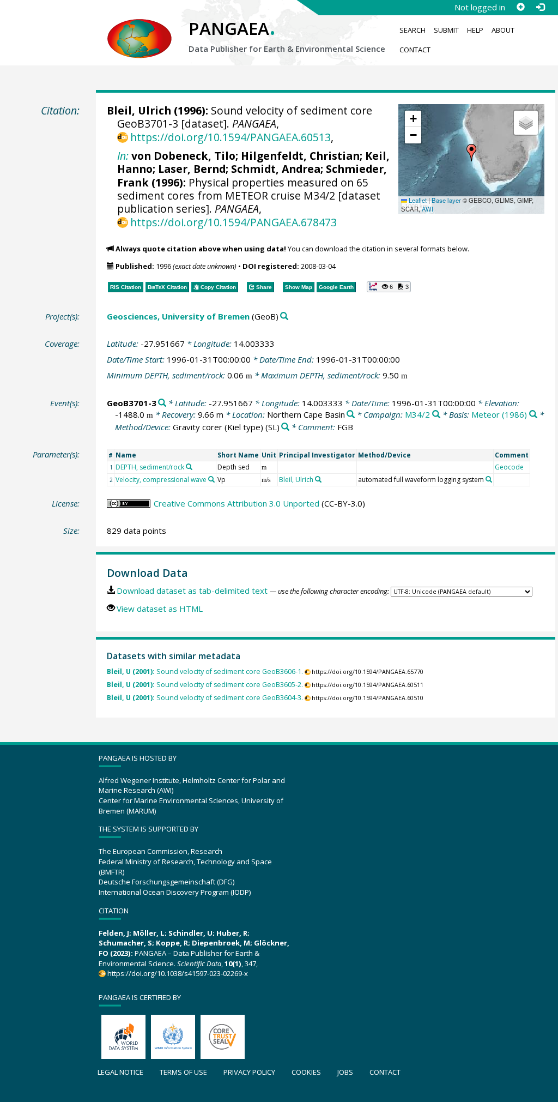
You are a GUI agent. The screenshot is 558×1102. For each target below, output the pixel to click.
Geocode (509, 467)
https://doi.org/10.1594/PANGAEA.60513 (230, 137)
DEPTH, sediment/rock (150, 467)
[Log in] (540, 7)
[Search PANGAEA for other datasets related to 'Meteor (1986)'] (533, 415)
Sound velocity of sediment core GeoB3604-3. (205, 697)
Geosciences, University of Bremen (178, 316)
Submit (446, 30)
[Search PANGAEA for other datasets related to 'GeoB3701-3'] (162, 403)
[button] (471, 152)
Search (412, 30)
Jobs (345, 1072)
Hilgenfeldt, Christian (300, 155)
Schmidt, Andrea (275, 168)
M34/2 (417, 414)
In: (123, 155)
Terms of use (183, 1072)
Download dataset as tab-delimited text (192, 590)
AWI (427, 208)
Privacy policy (249, 1072)
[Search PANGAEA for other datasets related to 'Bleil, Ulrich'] (318, 479)
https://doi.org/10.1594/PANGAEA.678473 (233, 222)
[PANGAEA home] (139, 27)
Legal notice (120, 1072)
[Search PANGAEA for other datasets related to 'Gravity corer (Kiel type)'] (285, 427)
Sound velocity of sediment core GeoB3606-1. (205, 671)
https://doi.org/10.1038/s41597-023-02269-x (177, 973)
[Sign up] (520, 7)
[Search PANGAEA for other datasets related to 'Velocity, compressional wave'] (211, 479)
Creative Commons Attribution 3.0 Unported (236, 503)
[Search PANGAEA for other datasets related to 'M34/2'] (436, 415)
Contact (414, 50)
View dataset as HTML (160, 608)
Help (475, 30)
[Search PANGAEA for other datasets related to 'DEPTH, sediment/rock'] (189, 466)
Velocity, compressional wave (161, 479)
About (503, 30)
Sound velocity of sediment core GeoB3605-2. (205, 684)
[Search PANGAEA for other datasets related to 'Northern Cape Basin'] (351, 415)
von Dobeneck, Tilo (183, 155)
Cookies (306, 1072)
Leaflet (417, 200)
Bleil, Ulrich (139, 110)
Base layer (446, 200)
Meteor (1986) (499, 414)
